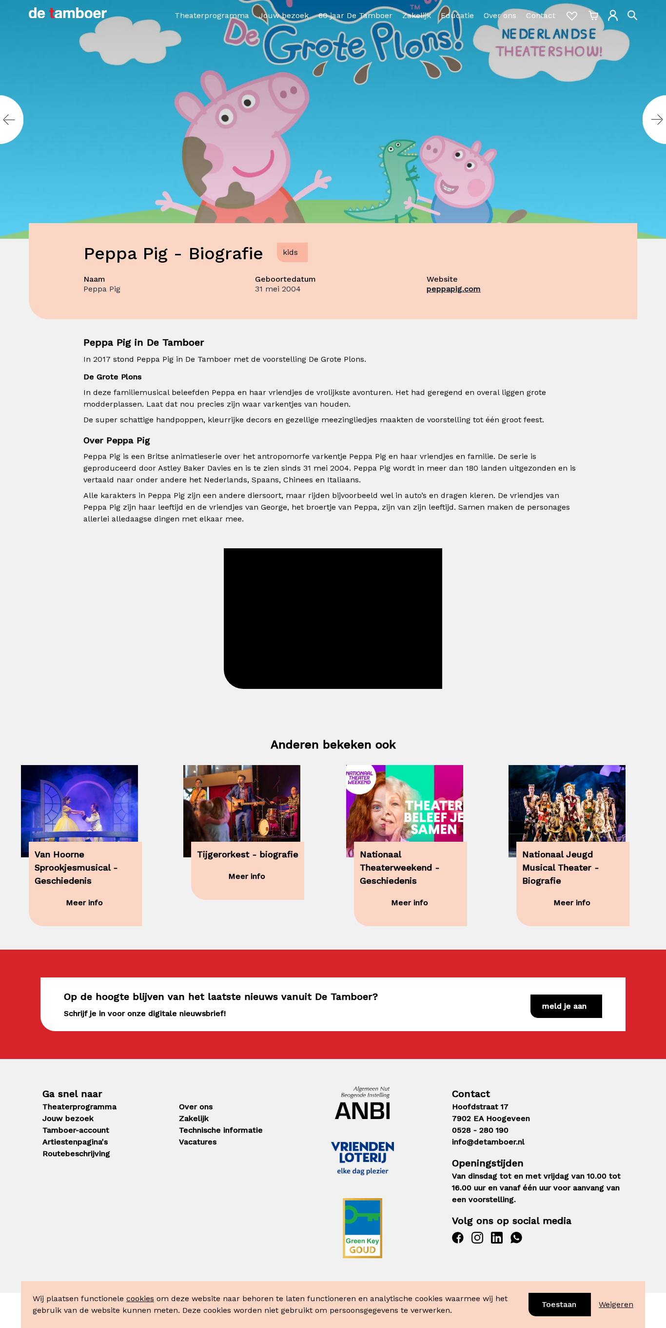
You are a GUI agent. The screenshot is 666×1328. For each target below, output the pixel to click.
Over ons (500, 15)
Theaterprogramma (212, 15)
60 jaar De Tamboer (355, 15)
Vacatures (197, 1141)
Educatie (457, 15)
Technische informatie (221, 1130)
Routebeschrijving (76, 1153)
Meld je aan (564, 1006)
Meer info (84, 902)
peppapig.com (454, 288)
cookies (140, 1298)
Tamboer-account (75, 1130)
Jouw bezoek (284, 15)
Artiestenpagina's (75, 1141)
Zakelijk (416, 15)
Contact (540, 15)
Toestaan (559, 1304)
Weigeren (616, 1304)
